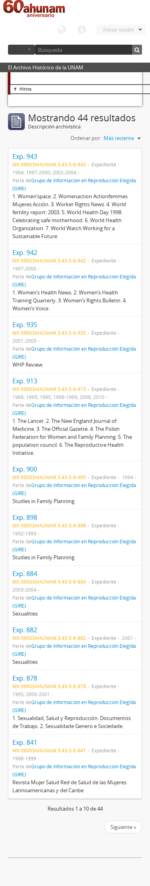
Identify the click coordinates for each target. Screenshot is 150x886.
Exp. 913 (24, 381)
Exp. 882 (24, 630)
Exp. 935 (24, 324)
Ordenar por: (85, 138)
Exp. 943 (24, 156)
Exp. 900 (24, 469)
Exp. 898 (24, 517)
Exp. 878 (24, 678)
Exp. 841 (24, 742)
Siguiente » (123, 827)
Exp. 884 (24, 573)
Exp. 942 (24, 252)
